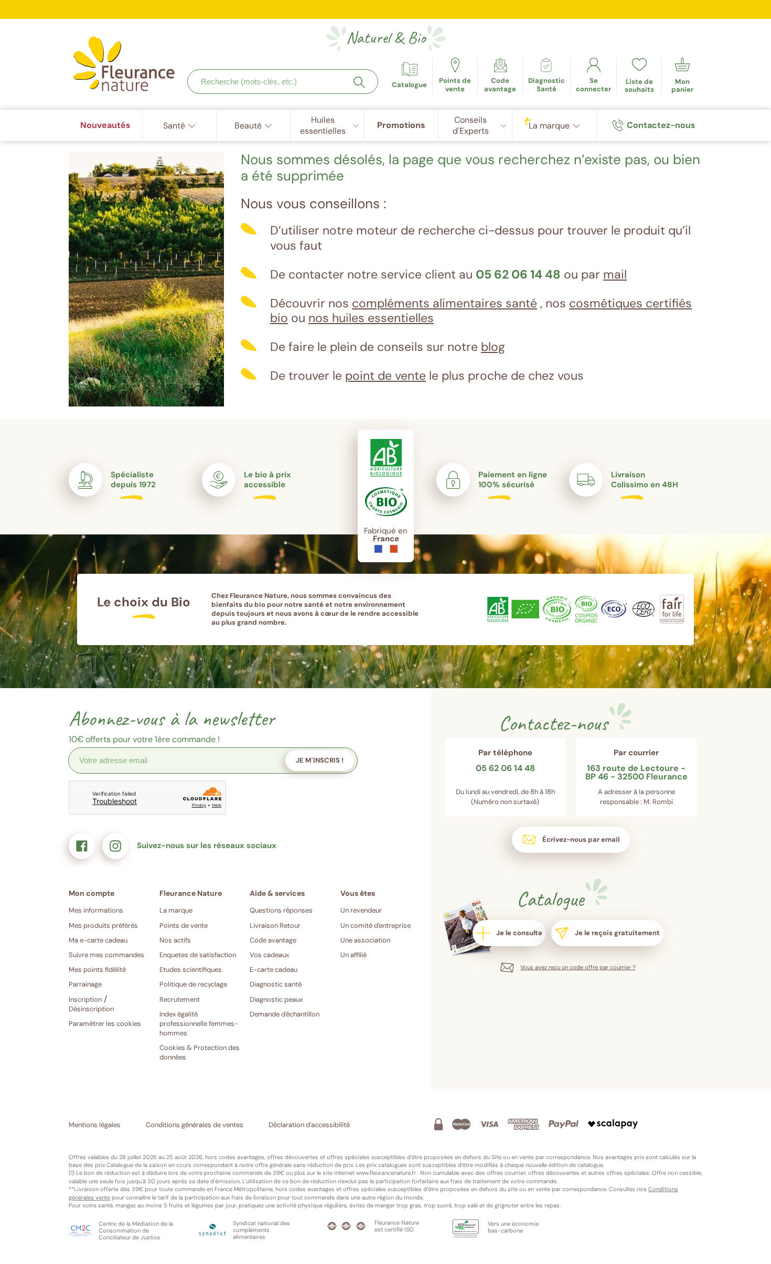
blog (493, 347)
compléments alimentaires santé (444, 303)
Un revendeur (361, 910)
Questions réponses (281, 910)
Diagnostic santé (276, 984)
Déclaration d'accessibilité (309, 1124)
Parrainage (85, 984)
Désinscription (91, 1008)
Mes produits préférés (103, 925)
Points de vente (183, 925)
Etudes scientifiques (190, 969)
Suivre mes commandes (106, 954)
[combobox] (282, 81)
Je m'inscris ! (320, 760)
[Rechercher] (359, 82)
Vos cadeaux (269, 954)
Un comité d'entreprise (375, 925)
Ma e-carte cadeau (98, 940)
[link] (500, 75)
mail (615, 274)
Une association (365, 940)
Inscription (85, 999)
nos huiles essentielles (371, 318)
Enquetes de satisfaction (197, 954)
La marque (175, 910)
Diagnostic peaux (276, 999)
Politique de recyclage (193, 984)
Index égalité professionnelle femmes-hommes (198, 1023)
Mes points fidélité (97, 969)
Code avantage (273, 940)
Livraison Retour (275, 925)
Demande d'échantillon (284, 1014)
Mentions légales (95, 1124)
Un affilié (353, 954)
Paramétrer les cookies (105, 1023)
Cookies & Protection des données (199, 1052)
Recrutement (179, 999)
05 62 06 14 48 (518, 274)
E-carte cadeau (273, 969)
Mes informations (96, 910)
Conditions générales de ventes (194, 1124)
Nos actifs (175, 940)
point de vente (385, 375)
